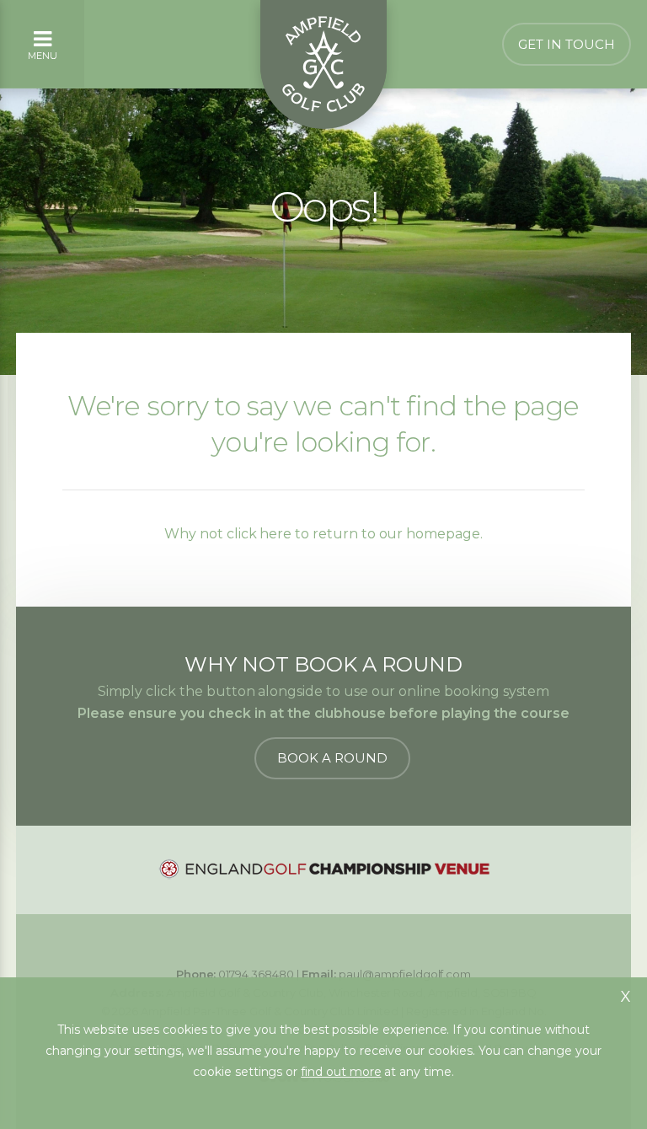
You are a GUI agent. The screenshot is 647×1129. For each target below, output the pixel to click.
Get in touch (566, 44)
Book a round (332, 758)
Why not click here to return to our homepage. (323, 534)
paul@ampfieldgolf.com (405, 974)
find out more (341, 1071)
